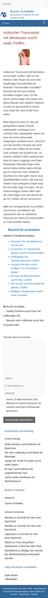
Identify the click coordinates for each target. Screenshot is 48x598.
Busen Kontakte (22, 11)
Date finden (11, 575)
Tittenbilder (11, 579)
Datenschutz (24, 594)
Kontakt (34, 594)
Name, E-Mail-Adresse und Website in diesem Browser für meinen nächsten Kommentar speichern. (23, 405)
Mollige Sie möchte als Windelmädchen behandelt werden (24, 554)
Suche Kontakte (15, 306)
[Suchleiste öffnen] (44, 22)
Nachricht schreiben (24, 230)
